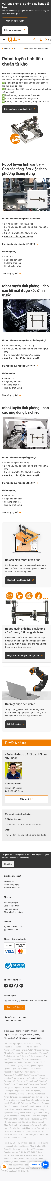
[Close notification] (48, 3)
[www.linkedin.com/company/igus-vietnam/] (6, 986)
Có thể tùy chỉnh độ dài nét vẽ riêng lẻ (21, 358)
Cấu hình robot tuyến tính (18, 580)
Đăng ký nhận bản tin (14, 1007)
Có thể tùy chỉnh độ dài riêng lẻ (18, 236)
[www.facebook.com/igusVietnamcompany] (11, 986)
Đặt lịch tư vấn (14, 724)
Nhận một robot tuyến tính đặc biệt (23, 655)
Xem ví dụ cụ (9, 273)
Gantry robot (18, 48)
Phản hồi (8, 864)
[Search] (34, 40)
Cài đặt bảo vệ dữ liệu (33, 1038)
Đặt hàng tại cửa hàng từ (18, 244)
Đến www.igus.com (13, 30)
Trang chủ (7, 48)
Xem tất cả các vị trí (15, 21)
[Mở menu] (4, 39)
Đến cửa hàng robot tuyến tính (18, 109)
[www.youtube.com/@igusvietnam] (21, 986)
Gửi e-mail (24, 799)
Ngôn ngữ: (16, 1017)
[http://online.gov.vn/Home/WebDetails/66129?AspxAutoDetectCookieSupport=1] (14, 966)
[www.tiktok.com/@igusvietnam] (16, 986)
